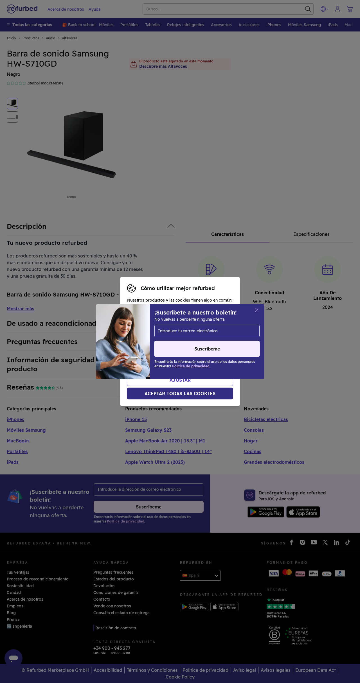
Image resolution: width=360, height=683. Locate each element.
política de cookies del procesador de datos (181, 353)
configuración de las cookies (190, 341)
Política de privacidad (209, 347)
